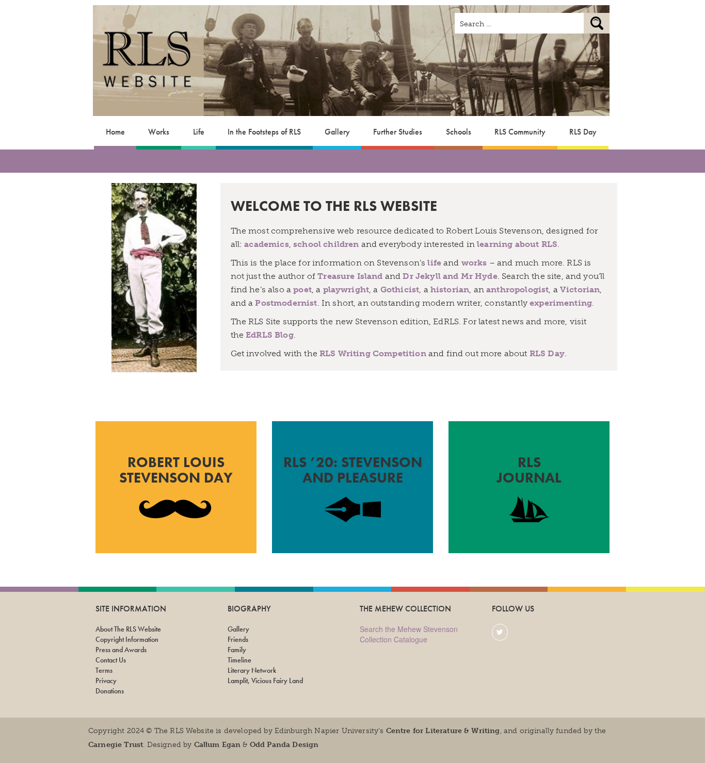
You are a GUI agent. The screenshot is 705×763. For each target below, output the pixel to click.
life (434, 263)
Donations (109, 690)
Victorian (580, 289)
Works (158, 131)
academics (266, 244)
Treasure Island (349, 276)
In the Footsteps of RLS (264, 131)
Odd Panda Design (284, 744)
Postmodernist (286, 303)
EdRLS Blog (270, 335)
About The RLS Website (128, 629)
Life (198, 131)
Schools (458, 131)
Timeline (239, 660)
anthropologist (517, 289)
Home (115, 131)
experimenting (561, 303)
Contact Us (110, 660)
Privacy (106, 680)
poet (302, 289)
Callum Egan (217, 744)
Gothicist (399, 289)
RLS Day (583, 131)
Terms (104, 670)
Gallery (337, 131)
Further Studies (397, 131)
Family (237, 649)
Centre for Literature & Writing (443, 730)
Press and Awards (121, 649)
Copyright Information (126, 639)
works (474, 263)
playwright (346, 289)
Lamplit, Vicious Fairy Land (265, 680)
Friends (238, 639)
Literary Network (252, 670)
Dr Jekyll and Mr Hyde (450, 276)
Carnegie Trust (115, 744)
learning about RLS (517, 244)
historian (449, 289)
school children (326, 244)
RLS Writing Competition (372, 353)
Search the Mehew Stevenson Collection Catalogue (409, 634)
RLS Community (520, 131)
